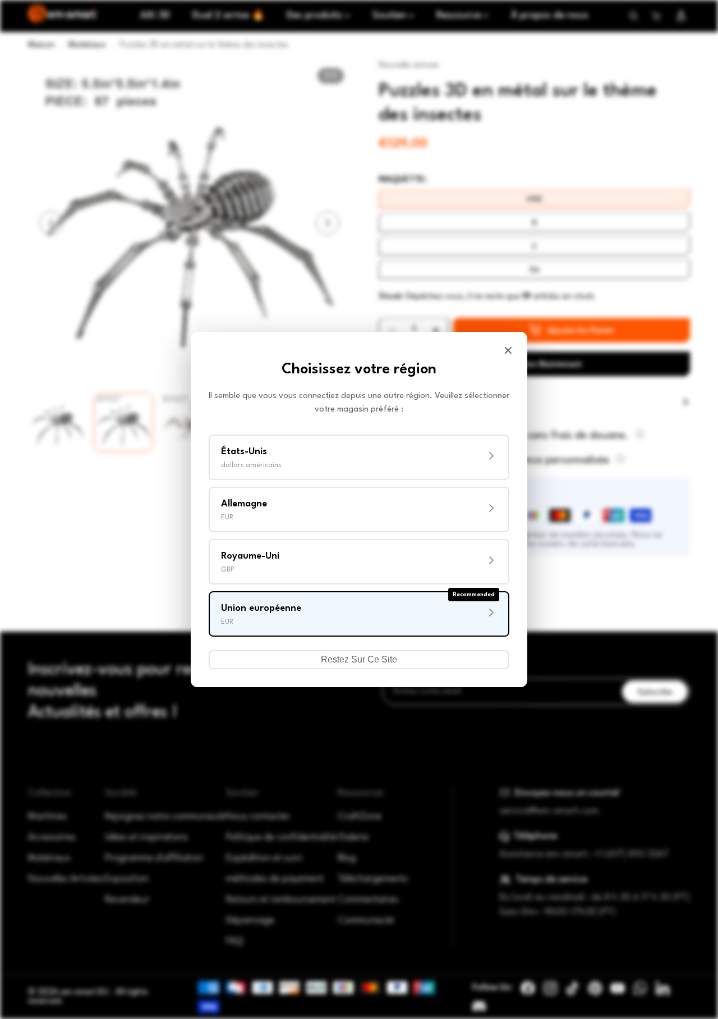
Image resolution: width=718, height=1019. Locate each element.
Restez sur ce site (359, 659)
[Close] (508, 350)
